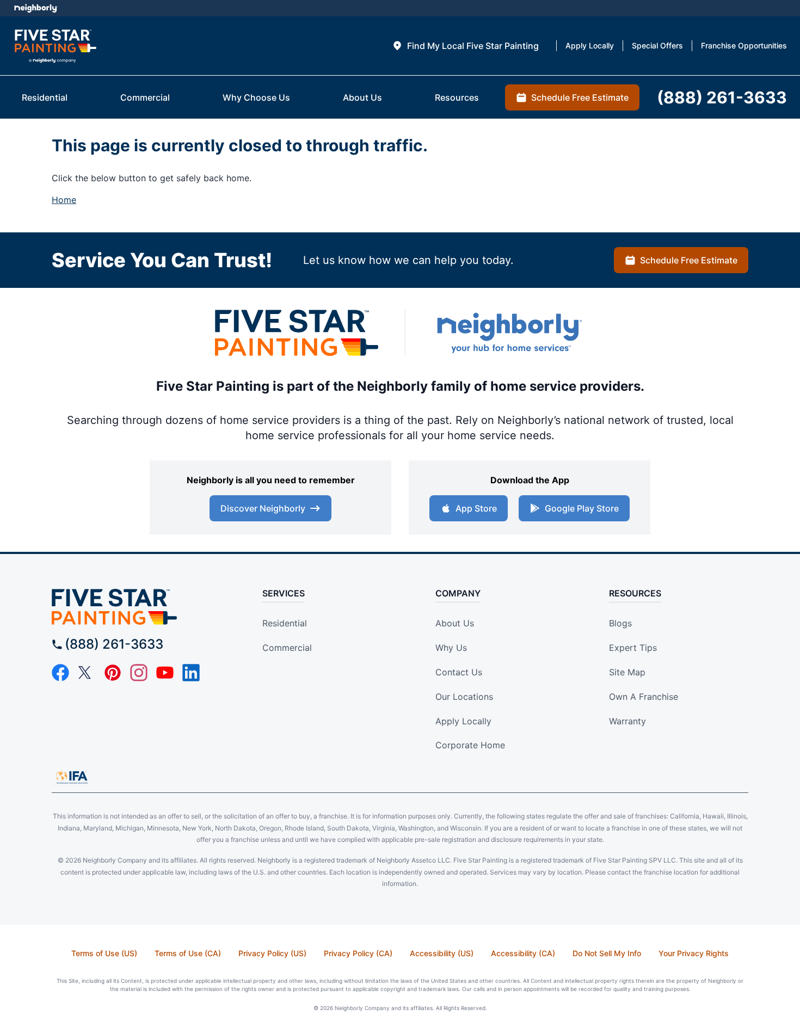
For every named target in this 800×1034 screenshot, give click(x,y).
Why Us (451, 647)
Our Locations (464, 696)
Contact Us (458, 672)
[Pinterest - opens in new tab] (112, 672)
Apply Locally (463, 721)
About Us (454, 623)
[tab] (465, 45)
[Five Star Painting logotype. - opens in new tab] (296, 333)
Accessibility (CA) (523, 953)
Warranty (627, 721)
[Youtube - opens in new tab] (165, 672)
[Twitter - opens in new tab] (86, 672)
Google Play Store (582, 508)
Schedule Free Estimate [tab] (580, 97)
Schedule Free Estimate (688, 260)
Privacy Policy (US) (272, 953)
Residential (284, 623)
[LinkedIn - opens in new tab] (191, 672)
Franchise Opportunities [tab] (744, 45)
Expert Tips (633, 647)
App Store (476, 508)
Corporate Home (470, 745)
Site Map (627, 672)
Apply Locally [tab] (589, 45)
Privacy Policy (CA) (358, 953)
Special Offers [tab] (657, 45)
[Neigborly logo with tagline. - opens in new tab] (509, 332)
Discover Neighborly (262, 508)
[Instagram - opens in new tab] (138, 672)
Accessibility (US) (441, 953)
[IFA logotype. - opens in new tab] (72, 777)
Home (64, 199)
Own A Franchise (643, 696)
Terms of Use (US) (104, 953)
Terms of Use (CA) (188, 953)
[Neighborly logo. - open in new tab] (35, 8)
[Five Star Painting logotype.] (55, 46)
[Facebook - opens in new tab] (60, 672)
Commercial (287, 647)
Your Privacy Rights (694, 953)
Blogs (620, 623)
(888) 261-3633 (114, 644)
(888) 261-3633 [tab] (722, 97)
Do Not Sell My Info (607, 953)
